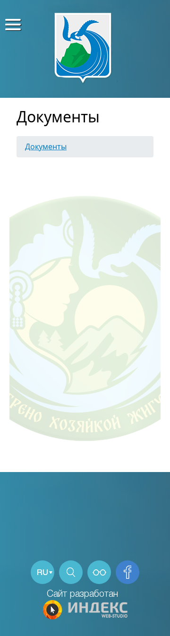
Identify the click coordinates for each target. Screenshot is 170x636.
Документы (46, 146)
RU (42, 572)
